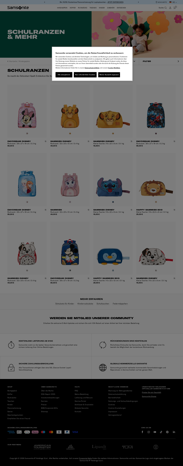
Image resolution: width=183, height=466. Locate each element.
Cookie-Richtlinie (114, 68)
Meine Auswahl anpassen (109, 75)
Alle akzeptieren (64, 75)
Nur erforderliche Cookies (85, 75)
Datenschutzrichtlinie (92, 68)
